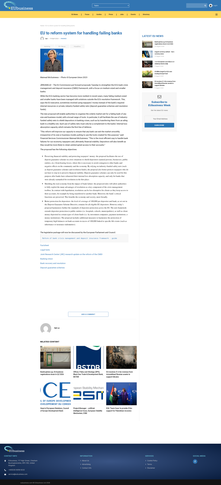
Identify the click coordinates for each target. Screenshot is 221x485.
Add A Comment (88, 314)
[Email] (32, 77)
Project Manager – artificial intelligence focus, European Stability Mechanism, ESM (87, 410)
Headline (77, 46)
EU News (74, 14)
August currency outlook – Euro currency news (164, 53)
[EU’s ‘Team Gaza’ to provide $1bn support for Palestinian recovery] (121, 393)
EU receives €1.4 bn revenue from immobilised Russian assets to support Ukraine (119, 374)
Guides (99, 14)
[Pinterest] (32, 72)
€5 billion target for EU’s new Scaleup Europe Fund (163, 72)
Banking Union (46, 259)
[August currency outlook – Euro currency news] (148, 54)
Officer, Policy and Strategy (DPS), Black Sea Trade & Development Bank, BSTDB (88, 374)
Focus (87, 14)
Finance (64, 38)
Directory (146, 14)
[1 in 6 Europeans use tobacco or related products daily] (148, 64)
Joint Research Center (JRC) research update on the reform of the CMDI (71, 254)
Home (42, 25)
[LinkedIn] (32, 66)
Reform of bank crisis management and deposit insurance (70, 238)
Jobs (122, 14)
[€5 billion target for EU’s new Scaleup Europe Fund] (148, 73)
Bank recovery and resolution (52, 263)
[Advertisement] (57, 288)
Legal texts (45, 250)
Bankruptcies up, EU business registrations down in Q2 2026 (52, 373)
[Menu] (216, 14)
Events (133, 14)
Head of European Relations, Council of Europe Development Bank (54, 409)
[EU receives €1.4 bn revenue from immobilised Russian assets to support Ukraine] (121, 357)
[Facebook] (32, 56)
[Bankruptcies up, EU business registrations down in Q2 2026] (55, 357)
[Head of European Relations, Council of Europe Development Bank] (55, 393)
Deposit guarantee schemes (52, 268)
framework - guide (108, 238)
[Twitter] (32, 61)
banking (47, 46)
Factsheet (44, 245)
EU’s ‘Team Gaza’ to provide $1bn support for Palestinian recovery (119, 409)
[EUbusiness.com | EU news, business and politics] (18, 5)
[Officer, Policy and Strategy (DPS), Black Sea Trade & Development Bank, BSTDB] (88, 357)
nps (46, 38)
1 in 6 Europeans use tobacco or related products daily (164, 63)
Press (111, 14)
